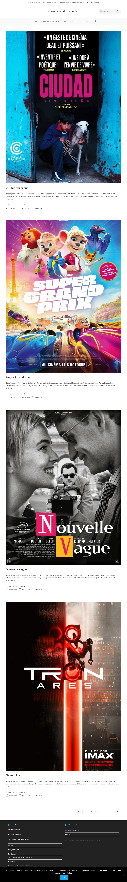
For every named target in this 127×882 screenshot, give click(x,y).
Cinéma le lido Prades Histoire (19, 866)
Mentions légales (14, 829)
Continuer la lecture (17, 204)
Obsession (68, 834)
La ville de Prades (14, 834)
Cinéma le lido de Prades (63, 11)
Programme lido (14, 850)
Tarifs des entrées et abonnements (20, 857)
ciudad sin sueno (17, 187)
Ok (64, 877)
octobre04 (38, 208)
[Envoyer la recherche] (118, 11)
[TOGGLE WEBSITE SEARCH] (95, 21)
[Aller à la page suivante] (117, 811)
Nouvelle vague (16, 569)
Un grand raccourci (72, 830)
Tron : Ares (14, 775)
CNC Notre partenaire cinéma (18, 840)
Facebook (11, 862)
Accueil (11, 845)
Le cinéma (12, 854)
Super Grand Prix (18, 377)
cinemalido (13, 208)
